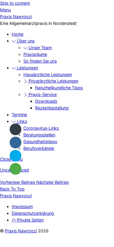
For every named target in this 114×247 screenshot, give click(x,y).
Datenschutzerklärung (33, 213)
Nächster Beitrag (52, 182)
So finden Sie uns (40, 61)
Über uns (25, 40)
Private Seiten (30, 219)
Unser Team (39, 47)
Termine (19, 114)
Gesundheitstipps (40, 141)
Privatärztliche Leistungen (52, 80)
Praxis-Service (42, 94)
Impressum (22, 206)
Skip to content (15, 3)
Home (17, 34)
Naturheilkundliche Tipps (59, 87)
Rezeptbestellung (52, 107)
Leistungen (27, 67)
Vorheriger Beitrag (17, 182)
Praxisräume (35, 54)
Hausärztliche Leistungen (47, 74)
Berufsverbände (38, 148)
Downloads (46, 101)
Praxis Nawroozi (21, 230)
